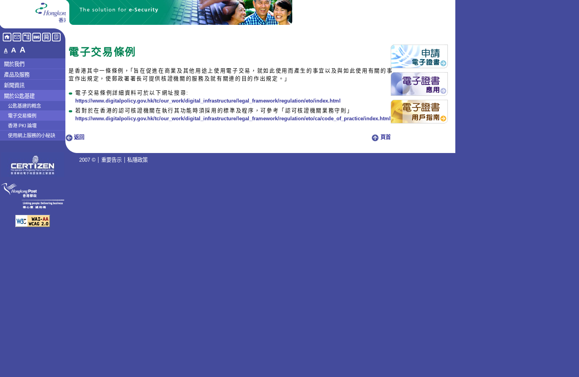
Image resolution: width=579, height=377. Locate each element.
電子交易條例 (22, 116)
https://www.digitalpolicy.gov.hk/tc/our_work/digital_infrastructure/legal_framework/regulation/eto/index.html (208, 101)
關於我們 (14, 64)
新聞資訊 (14, 85)
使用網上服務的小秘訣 (31, 135)
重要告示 (111, 160)
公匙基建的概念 (24, 106)
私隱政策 (137, 160)
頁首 (385, 137)
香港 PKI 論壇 (22, 126)
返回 (78, 137)
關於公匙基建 (19, 96)
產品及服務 (17, 75)
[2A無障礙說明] (32, 225)
